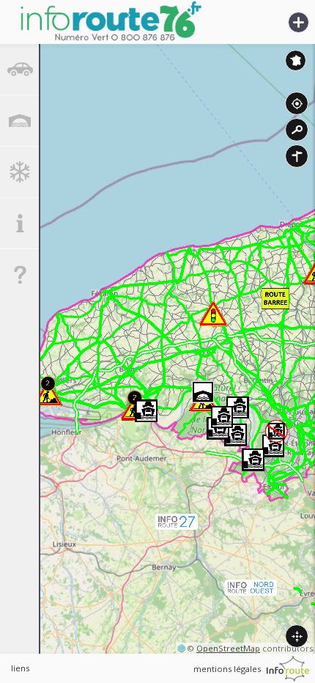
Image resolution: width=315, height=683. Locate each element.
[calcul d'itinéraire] (296, 156)
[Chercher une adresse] (296, 129)
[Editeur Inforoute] (288, 669)
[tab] (19, 69)
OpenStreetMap (228, 648)
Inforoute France (295, 60)
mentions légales (227, 668)
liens (20, 667)
